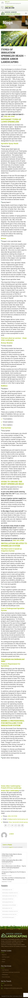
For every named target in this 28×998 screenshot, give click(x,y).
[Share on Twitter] (12, 825)
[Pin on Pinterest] (19, 825)
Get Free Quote (5, 957)
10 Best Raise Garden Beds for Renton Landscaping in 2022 (12, 854)
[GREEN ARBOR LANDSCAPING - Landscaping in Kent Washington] (10, 13)
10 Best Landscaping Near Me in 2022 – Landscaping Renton (12, 860)
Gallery (3, 959)
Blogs (3, 961)
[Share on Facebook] (8, 825)
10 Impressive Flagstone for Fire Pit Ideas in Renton (14, 872)
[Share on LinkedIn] (22, 825)
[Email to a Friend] (15, 825)
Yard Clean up (5, 970)
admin (20, 65)
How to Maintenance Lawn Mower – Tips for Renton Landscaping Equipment (14, 866)
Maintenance (5, 974)
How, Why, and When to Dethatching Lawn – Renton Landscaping (13, 878)
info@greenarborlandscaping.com (17, 819)
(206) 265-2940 (12, 816)
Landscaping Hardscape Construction (11, 972)
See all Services (6, 977)
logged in (11, 847)
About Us (4, 954)
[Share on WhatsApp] (5, 825)
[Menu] (26, 13)
